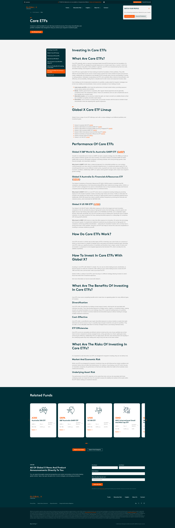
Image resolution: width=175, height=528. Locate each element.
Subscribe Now (97, 484)
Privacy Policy (102, 488)
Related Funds (50, 75)
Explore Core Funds (79, 449)
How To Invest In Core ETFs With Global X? (54, 62)
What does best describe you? (99, 477)
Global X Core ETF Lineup (53, 53)
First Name (94, 465)
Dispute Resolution (53, 503)
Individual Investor (129, 16)
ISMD (104, 132)
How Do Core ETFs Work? (53, 58)
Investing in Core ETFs (52, 50)
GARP (100, 127)
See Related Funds (36, 32)
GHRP (110, 128)
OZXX (103, 134)
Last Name (121, 465)
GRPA (95, 130)
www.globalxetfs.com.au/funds (90, 512)
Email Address (95, 471)
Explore (33, 430)
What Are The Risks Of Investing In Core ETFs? (55, 71)
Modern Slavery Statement (43, 503)
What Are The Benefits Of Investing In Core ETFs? (55, 67)
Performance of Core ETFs (53, 55)
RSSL (91, 135)
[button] (68, 7)
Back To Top (33, 524)
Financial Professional (141, 16)
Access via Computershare (95, 2)
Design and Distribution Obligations (66, 503)
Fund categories (36, 12)
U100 (87, 137)
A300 (91, 125)
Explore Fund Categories (95, 449)
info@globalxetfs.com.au (132, 512)
